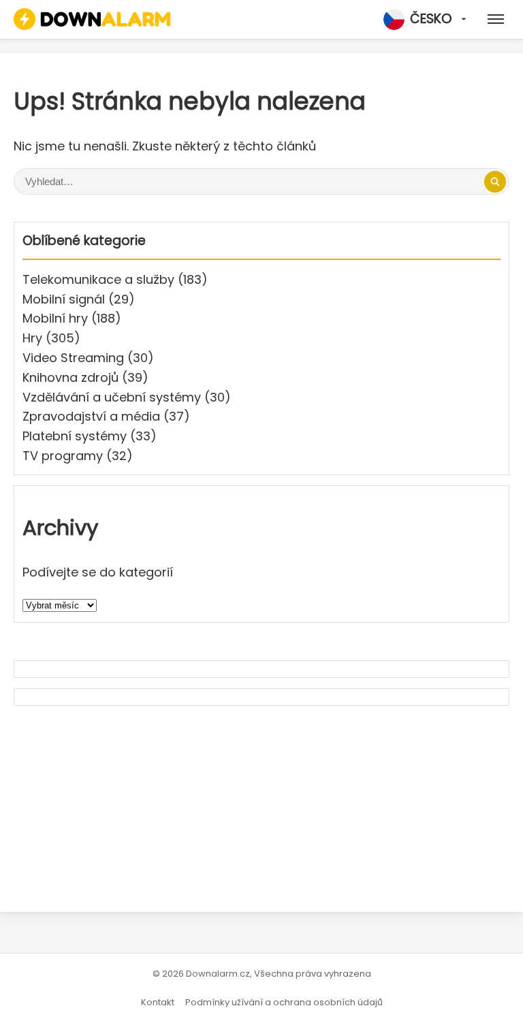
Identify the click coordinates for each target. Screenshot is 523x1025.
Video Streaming (73, 357)
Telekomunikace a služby (98, 279)
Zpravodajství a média (91, 416)
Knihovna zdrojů (70, 377)
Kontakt (157, 1002)
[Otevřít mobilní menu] (495, 19)
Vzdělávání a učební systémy (111, 397)
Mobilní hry (55, 318)
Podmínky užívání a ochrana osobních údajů (284, 1002)
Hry (32, 337)
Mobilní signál (63, 299)
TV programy (62, 455)
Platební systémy (74, 435)
